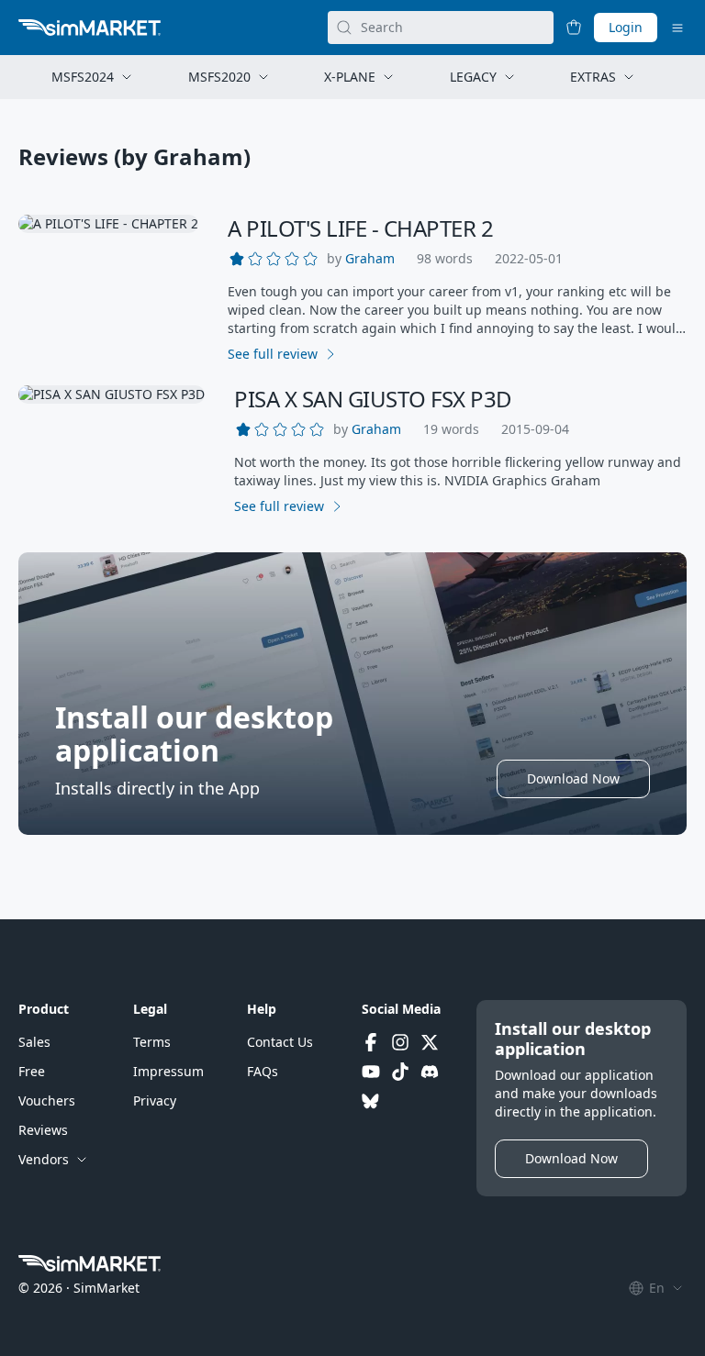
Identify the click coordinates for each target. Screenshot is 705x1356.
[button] (370, 259)
